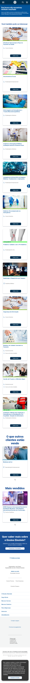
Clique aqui (12, 638)
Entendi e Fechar (15, 677)
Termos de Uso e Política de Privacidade (15, 651)
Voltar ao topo (15, 558)
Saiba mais (15, 55)
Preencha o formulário (15, 548)
